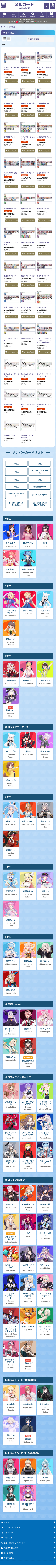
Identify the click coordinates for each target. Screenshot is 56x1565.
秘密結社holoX (39, 486)
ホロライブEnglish (40, 494)
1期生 (39, 463)
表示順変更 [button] (34, 39)
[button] (3, 5)
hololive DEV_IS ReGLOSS (16, 503)
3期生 (16, 479)
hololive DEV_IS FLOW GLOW (40, 503)
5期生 (16, 486)
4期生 (39, 479)
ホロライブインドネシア (16, 494)
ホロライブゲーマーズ (40, 471)
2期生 (16, 471)
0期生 (16, 463)
